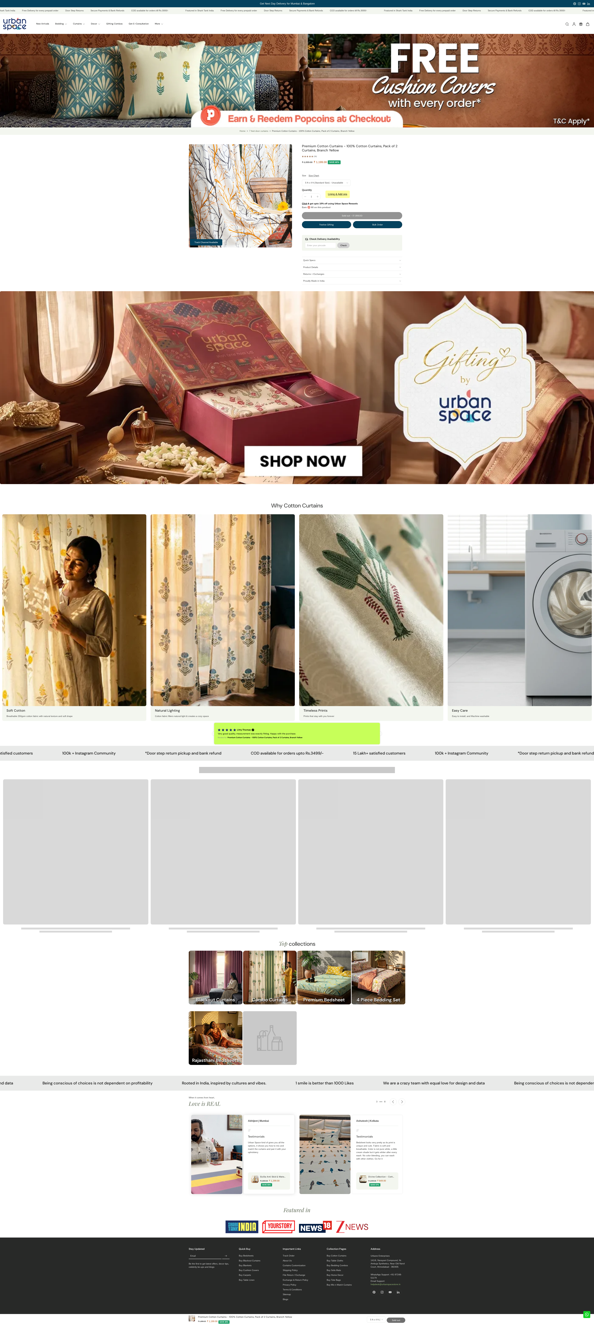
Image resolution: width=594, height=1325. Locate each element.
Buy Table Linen (246, 1280)
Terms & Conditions (292, 1289)
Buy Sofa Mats (334, 1270)
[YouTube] (584, 4)
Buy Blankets (245, 1265)
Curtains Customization (294, 1265)
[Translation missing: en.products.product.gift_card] (580, 24)
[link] (270, 1041)
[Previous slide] (393, 1101)
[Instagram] (579, 4)
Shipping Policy (290, 1270)
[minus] (305, 197)
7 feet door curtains (258, 131)
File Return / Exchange (294, 1275)
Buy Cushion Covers (249, 1270)
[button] (352, 215)
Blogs (285, 1299)
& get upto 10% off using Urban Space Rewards (330, 203)
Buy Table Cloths (335, 1260)
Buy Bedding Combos (337, 1265)
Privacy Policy (289, 1285)
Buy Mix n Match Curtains (339, 1285)
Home (242, 131)
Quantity (307, 190)
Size (304, 175)
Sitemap (287, 1294)
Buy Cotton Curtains (336, 1255)
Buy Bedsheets (246, 1255)
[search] (567, 24)
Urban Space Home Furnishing (305, 1317)
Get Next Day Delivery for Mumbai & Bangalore (286, 3)
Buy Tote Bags (334, 1280)
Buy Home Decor (335, 1275)
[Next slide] (401, 1101)
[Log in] (573, 24)
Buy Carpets (245, 1275)
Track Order (289, 1255)
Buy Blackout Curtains (249, 1260)
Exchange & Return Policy (295, 1280)
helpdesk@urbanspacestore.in (385, 1284)
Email (193, 1256)
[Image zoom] (240, 196)
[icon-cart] (587, 24)
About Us (287, 1260)
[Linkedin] (588, 4)
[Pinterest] (574, 4)
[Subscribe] (226, 1256)
